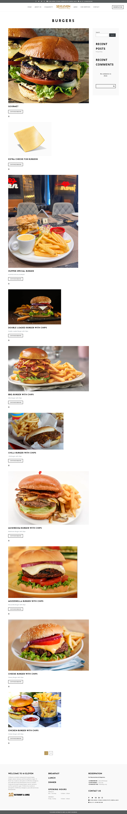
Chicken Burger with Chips (23, 731)
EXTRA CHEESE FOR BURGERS (23, 159)
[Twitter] (39, 1)
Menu (76, 7)
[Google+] (99, 797)
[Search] (114, 86)
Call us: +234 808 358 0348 (85, 1)
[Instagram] (44, 1)
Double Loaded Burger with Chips (27, 328)
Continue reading (15, 111)
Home (30, 7)
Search (98, 32)
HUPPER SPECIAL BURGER (21, 271)
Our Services (85, 7)
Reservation (117, 7)
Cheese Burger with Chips (22, 674)
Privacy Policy (99, 51)
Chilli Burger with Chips (22, 453)
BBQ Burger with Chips (21, 395)
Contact (96, 7)
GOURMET (13, 107)
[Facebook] (36, 1)
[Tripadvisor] (41, 1)
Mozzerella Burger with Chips (25, 601)
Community (48, 7)
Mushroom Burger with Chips (25, 528)
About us (38, 7)
